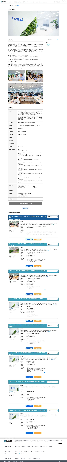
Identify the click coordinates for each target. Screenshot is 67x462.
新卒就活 (28, 446)
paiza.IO (36, 451)
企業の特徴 (48, 44)
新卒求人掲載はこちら (39, 456)
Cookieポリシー (22, 461)
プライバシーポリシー (15, 461)
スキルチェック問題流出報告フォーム (35, 458)
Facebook (21, 453)
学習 (15, 448)
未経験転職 (23, 446)
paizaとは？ (45, 1)
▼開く (45, 289)
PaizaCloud (42, 451)
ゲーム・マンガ (35, 1)
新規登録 (65, 2)
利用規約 (9, 461)
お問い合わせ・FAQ (24, 458)
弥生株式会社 (11, 227)
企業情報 (48, 45)
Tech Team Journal (18, 451)
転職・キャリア (17, 446)
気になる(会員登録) (29, 239)
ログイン (63, 2)
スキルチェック (20, 448)
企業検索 (50, 446)
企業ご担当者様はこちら (57, 1)
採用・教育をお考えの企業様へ (20, 456)
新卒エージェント (43, 446)
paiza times (26, 451)
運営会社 (5, 461)
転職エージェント (34, 446)
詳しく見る (52, 224)
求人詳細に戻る (25, 208)
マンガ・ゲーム (27, 448)
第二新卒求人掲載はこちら (49, 456)
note (31, 451)
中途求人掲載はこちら (30, 456)
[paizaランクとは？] (57, 39)
